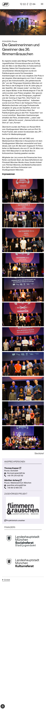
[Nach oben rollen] (41, 704)
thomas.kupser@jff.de (16, 473)
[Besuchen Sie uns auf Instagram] (30, 4)
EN (34, 4)
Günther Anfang (12, 480)
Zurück (7, 580)
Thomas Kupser (11, 468)
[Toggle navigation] (42, 4)
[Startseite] (5, 4)
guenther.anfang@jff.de (16, 485)
